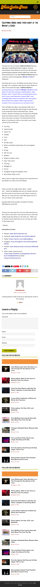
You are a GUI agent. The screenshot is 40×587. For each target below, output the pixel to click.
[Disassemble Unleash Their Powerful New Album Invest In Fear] (6, 460)
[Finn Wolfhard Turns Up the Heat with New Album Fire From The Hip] (6, 420)
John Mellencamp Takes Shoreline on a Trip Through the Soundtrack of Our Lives (24, 368)
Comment (5, 317)
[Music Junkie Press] (20, 9)
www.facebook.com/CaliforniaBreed (23, 236)
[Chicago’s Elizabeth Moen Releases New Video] (6, 430)
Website (4, 343)
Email (4, 337)
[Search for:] (20, 17)
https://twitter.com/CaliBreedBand (21, 239)
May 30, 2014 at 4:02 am (20, 292)
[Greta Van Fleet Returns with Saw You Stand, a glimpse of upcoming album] (6, 390)
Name (4, 331)
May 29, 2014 (7, 30)
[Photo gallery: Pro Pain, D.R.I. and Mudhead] (6, 410)
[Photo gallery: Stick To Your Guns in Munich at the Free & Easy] (6, 380)
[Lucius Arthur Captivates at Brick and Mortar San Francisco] (6, 400)
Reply (21, 302)
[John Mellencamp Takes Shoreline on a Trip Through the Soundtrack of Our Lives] (6, 369)
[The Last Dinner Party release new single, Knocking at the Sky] (6, 440)
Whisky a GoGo (28, 77)
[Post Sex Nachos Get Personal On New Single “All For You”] (6, 450)
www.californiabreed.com (18, 234)
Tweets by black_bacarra (12, 258)
